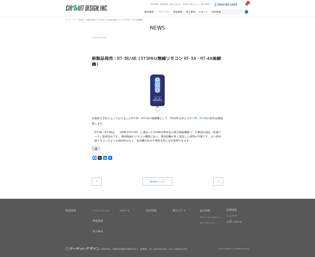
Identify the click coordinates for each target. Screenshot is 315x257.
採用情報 (164, 4)
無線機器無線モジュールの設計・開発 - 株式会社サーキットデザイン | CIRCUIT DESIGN (87, 8)
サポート (203, 12)
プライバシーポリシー (210, 217)
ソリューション (163, 11)
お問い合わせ (175, 4)
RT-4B (203, 118)
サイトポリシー (207, 223)
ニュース (231, 215)
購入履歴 (205, 4)
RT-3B (193, 118)
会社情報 (154, 4)
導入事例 (190, 12)
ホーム (68, 20)
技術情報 (216, 12)
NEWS (81, 20)
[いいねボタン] (96, 148)
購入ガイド (195, 4)
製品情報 (149, 12)
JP (75, 20)
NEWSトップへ (158, 181)
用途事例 (177, 12)
